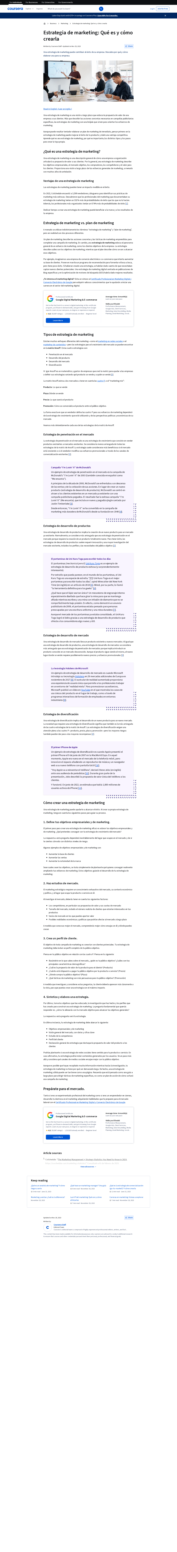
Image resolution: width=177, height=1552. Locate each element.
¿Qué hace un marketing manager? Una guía (88, 1185)
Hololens (79, 676)
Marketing (64, 23)
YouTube (85, 690)
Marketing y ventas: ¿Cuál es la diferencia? (48, 1197)
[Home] (44, 23)
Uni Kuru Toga (93, 563)
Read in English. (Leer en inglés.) (57, 108)
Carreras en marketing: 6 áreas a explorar (126, 1197)
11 (80, 788)
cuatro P (101, 380)
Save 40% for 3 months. (107, 15)
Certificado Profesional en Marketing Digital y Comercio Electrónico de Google (90, 1102)
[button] (40, 9)
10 (97, 765)
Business (53, 23)
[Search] (101, 9)
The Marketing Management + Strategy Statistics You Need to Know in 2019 (92, 1159)
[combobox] (70, 9)
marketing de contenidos (54, 344)
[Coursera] (15, 9)
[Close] (165, 15)
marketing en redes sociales (110, 341)
